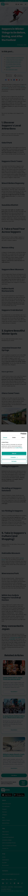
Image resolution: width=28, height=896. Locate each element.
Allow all (14, 453)
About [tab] (22, 437)
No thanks (14, 461)
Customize (13, 457)
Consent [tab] (5, 437)
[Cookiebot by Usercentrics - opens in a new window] (20, 434)
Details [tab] (14, 437)
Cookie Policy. (18, 447)
